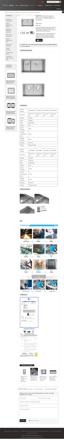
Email (39, 40)
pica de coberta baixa (38, 389)
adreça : (6, 431)
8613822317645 (34, 433)
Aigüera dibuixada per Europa (9, 25)
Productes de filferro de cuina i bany (9, 58)
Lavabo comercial (8, 49)
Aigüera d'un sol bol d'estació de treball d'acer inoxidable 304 (11, 97)
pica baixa (31, 389)
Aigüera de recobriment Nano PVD (8, 31)
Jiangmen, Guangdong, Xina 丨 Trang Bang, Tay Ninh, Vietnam (20, 431)
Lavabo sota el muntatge (33, 12)
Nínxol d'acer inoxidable (9, 45)
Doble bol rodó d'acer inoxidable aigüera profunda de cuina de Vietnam (11, 113)
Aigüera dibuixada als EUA (9, 40)
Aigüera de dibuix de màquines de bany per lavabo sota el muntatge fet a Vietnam (10, 129)
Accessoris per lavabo (9, 53)
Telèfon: (52, 431)
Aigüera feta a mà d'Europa (9, 20)
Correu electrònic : (36, 431)
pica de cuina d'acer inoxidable (51, 389)
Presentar (23, 420)
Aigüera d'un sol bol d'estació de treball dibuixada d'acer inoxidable (10, 82)
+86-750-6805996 (57, 431)
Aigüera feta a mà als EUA (21, 12)
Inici (6, 12)
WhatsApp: (29, 433)
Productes (11, 12)
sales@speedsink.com (44, 431)
